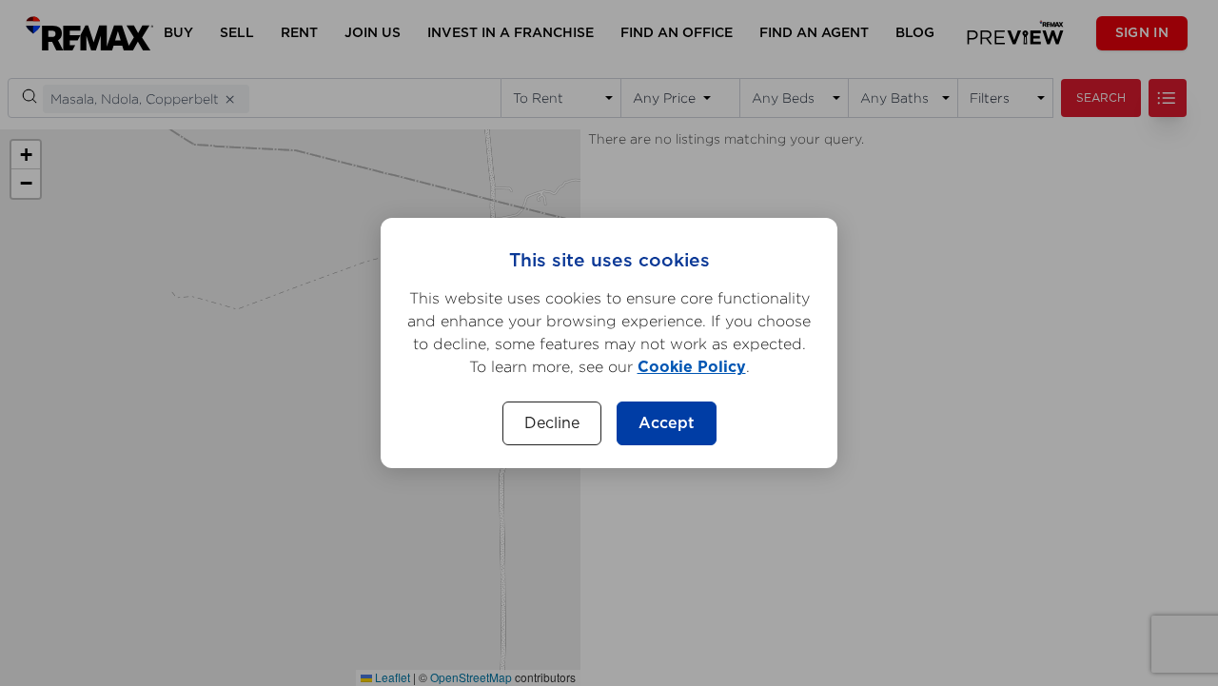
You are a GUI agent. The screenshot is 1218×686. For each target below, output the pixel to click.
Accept (666, 423)
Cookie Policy (692, 367)
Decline (552, 423)
